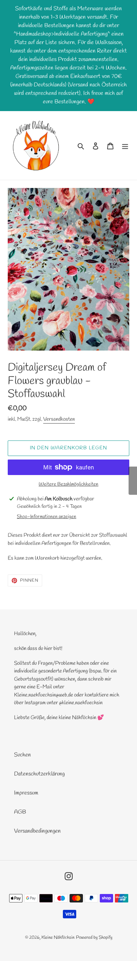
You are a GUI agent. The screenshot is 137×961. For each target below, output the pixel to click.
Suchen (22, 755)
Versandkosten (59, 419)
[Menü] (125, 145)
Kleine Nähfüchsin (57, 938)
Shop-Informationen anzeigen (46, 516)
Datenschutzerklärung (39, 774)
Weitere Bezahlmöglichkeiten (68, 484)
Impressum (26, 793)
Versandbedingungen (37, 831)
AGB (20, 812)
